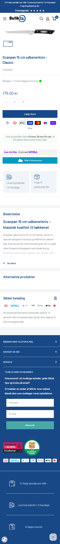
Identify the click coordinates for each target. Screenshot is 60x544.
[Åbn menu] (4, 18)
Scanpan (7, 69)
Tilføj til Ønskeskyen (32, 160)
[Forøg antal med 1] (23, 102)
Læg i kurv (30, 113)
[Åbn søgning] (41, 18)
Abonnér (30, 425)
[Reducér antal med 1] (6, 102)
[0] (54, 19)
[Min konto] (47, 18)
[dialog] (4, 539)
